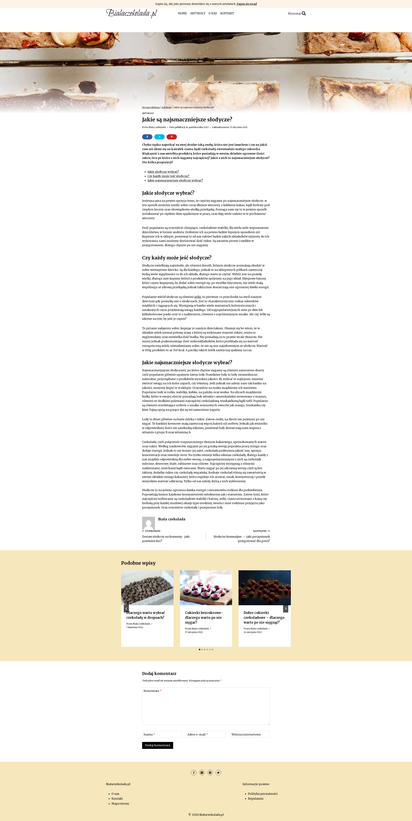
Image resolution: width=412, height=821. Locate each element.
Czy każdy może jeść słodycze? (169, 176)
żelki (197, 297)
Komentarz (153, 691)
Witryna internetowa (246, 734)
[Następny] (285, 608)
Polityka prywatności (263, 794)
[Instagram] (202, 772)
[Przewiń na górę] (404, 816)
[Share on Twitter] (159, 136)
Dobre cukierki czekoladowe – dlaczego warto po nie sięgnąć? (264, 617)
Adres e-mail (197, 734)
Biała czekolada (157, 127)
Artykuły (197, 13)
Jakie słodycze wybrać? (163, 172)
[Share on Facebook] (147, 136)
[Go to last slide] (126, 608)
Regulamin (255, 798)
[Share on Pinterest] (172, 136)
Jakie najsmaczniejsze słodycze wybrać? (175, 180)
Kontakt (227, 13)
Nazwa (149, 734)
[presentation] (147, 587)
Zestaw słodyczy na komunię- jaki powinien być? (166, 536)
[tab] (199, 649)
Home (182, 13)
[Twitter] (218, 772)
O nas (213, 13)
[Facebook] (194, 772)
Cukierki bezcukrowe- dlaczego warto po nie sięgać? (204, 617)
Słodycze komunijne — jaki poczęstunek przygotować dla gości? (242, 536)
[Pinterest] (210, 772)
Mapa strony (120, 803)
